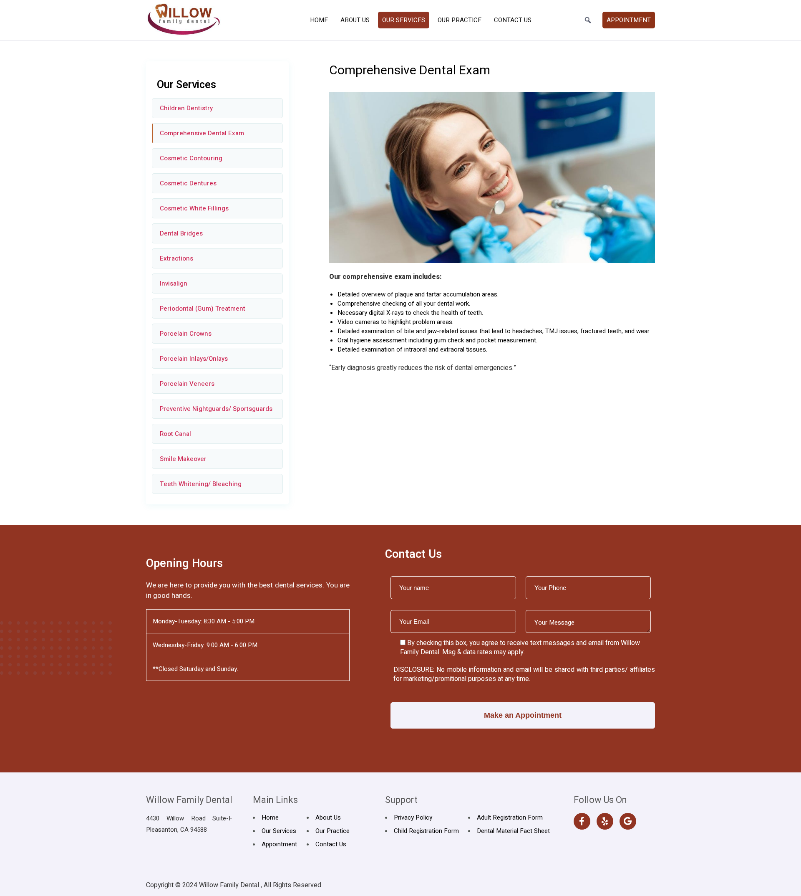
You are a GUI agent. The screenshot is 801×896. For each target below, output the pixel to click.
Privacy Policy (413, 817)
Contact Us (512, 20)
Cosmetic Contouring (191, 158)
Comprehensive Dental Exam (202, 133)
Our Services (403, 20)
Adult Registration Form (510, 817)
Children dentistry (186, 108)
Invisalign (173, 283)
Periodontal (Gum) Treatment (202, 308)
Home (319, 20)
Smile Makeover (183, 458)
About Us (355, 20)
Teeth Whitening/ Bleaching (201, 483)
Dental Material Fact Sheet (513, 830)
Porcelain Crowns (186, 333)
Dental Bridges (181, 233)
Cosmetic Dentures (188, 183)
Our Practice (459, 20)
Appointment (629, 20)
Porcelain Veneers (187, 383)
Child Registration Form (426, 830)
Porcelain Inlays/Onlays (194, 358)
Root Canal (175, 433)
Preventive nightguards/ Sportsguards (216, 408)
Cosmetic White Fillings (194, 208)
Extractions (176, 258)
